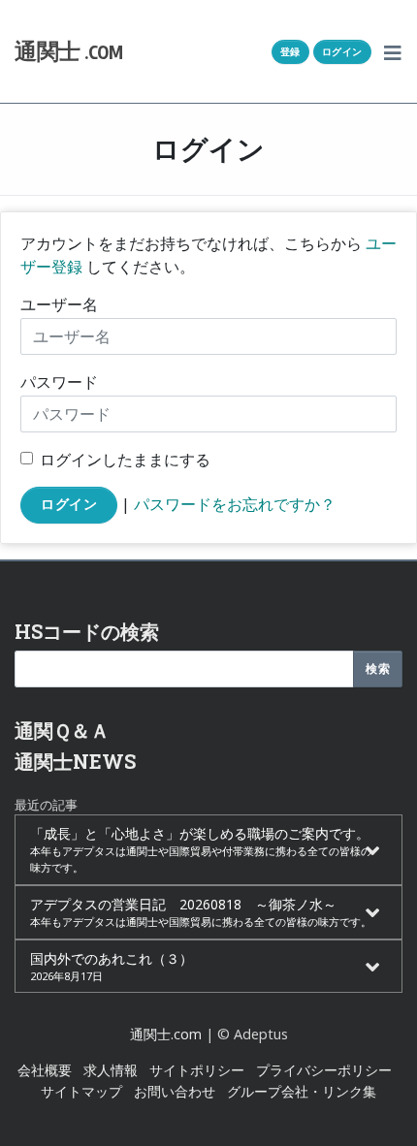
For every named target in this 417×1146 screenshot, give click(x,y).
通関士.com (166, 1034)
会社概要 (44, 1070)
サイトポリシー (196, 1070)
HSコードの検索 (87, 631)
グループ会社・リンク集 (301, 1091)
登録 (290, 51)
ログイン (342, 51)
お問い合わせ (174, 1091)
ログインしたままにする (125, 459)
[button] (393, 51)
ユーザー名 (59, 304)
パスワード (59, 382)
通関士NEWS (75, 761)
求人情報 (110, 1070)
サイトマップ (81, 1091)
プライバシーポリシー (324, 1070)
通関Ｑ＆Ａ (62, 730)
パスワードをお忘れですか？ (235, 503)
